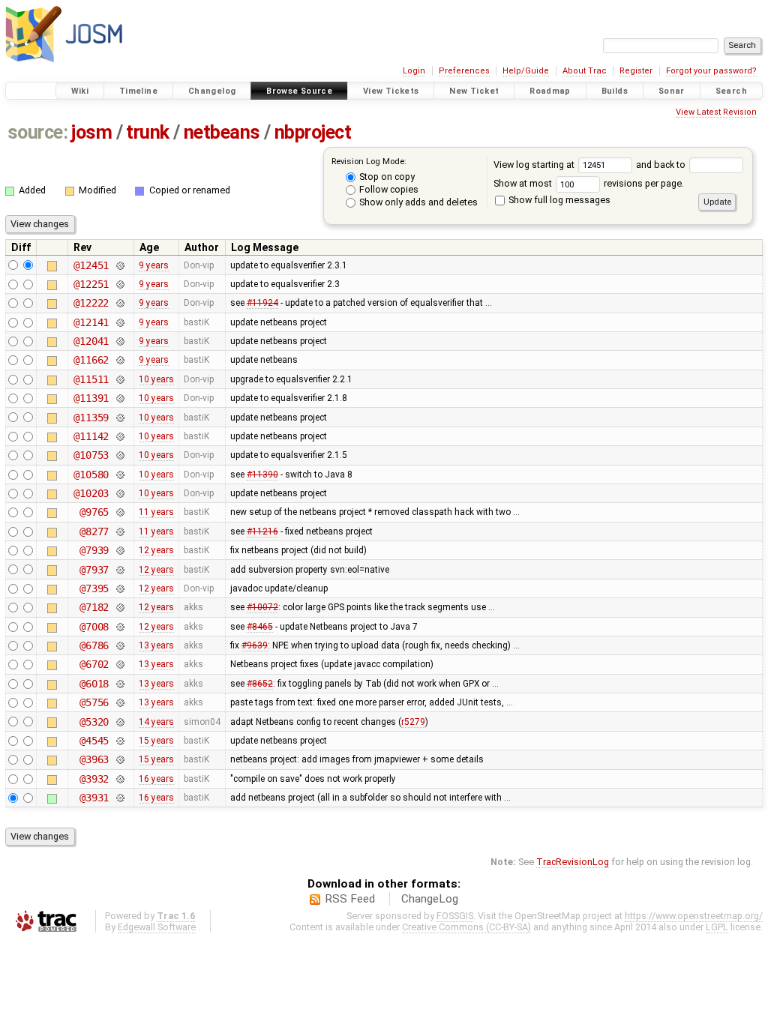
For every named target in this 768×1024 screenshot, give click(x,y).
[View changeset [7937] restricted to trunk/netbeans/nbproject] (119, 570)
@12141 (91, 322)
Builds (615, 91)
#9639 (255, 645)
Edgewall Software (157, 927)
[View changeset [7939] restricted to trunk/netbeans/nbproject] (119, 550)
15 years (156, 740)
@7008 (94, 627)
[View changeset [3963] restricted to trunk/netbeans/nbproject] (119, 759)
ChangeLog (429, 899)
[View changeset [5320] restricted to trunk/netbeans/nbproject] (119, 722)
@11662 (91, 360)
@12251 (91, 284)
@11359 (91, 418)
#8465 (260, 626)
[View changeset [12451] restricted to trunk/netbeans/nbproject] (119, 265)
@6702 (94, 664)
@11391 (91, 398)
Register (636, 71)
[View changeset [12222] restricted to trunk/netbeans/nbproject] (119, 303)
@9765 (94, 512)
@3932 (94, 779)
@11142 (91, 436)
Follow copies (387, 189)
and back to (662, 164)
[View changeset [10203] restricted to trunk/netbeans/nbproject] (119, 493)
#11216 (262, 531)
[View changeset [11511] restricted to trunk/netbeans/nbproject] (119, 379)
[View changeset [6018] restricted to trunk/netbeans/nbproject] (119, 684)
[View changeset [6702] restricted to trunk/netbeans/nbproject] (119, 664)
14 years (156, 722)
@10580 (91, 475)
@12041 (91, 341)
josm (91, 132)
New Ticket (474, 91)
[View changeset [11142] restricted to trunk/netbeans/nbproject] (119, 436)
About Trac (584, 71)
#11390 (262, 474)
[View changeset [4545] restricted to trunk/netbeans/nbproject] (119, 741)
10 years (156, 379)
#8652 (260, 683)
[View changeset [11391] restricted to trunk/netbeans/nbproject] (119, 398)
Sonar (671, 91)
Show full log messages (558, 199)
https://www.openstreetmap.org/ (694, 915)
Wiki (80, 91)
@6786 (94, 645)
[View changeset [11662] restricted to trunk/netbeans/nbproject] (119, 360)
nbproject (313, 132)
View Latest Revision (716, 112)
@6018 (94, 684)
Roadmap (550, 91)
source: (38, 132)
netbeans (222, 132)
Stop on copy (386, 176)
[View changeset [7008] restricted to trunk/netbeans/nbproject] (119, 627)
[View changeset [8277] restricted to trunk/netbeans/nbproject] (119, 531)
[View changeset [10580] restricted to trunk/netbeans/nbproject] (119, 475)
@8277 (94, 531)
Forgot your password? (711, 71)
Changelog (212, 91)
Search (731, 91)
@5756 (94, 702)
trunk (148, 132)
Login (414, 71)
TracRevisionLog (572, 861)
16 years (156, 779)
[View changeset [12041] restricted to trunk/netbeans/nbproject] (119, 341)
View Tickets (391, 91)
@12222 (91, 303)
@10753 (91, 455)
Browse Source (299, 91)
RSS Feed (350, 899)
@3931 (94, 798)
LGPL (717, 927)
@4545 (94, 741)
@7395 (94, 588)
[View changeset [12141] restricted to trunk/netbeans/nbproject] (119, 322)
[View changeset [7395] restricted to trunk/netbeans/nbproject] (119, 588)
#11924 (262, 303)
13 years (156, 645)
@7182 (94, 607)
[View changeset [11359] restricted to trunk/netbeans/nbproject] (119, 418)
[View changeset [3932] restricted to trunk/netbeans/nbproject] (119, 779)
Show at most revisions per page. (589, 183)
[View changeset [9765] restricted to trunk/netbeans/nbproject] (119, 512)
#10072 (262, 607)
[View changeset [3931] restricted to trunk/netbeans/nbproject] (119, 798)
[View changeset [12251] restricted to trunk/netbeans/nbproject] (119, 284)
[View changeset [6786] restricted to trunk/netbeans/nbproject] (119, 645)
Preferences (464, 71)
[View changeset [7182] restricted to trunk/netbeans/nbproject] (119, 607)
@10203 (91, 493)
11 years (156, 512)
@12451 (91, 265)
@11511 (91, 379)
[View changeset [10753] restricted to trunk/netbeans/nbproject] (119, 455)
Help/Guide (525, 71)
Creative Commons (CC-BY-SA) (466, 927)
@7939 (94, 550)
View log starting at (535, 164)
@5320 (94, 722)
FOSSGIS (454, 915)
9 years (154, 265)
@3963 (94, 759)
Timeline (138, 91)
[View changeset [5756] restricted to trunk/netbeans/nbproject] (119, 702)
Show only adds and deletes (417, 202)
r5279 (413, 722)
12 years (156, 550)
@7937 (94, 570)
